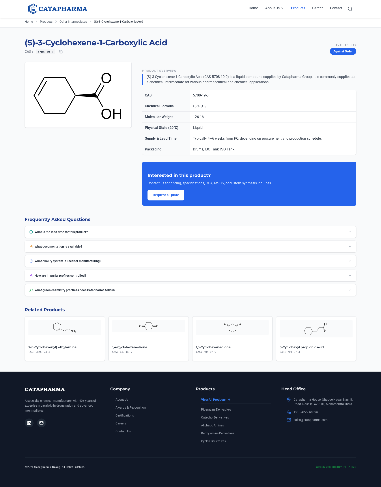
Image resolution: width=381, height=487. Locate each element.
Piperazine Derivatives (216, 409)
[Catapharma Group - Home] (59, 9)
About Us (272, 8)
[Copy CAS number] (61, 52)
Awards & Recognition (131, 407)
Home (253, 8)
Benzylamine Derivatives (217, 433)
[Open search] (350, 8)
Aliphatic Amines (212, 425)
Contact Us (123, 431)
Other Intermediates (73, 21)
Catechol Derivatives (215, 417)
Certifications (125, 415)
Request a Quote (166, 195)
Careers (121, 423)
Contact (336, 8)
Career (317, 8)
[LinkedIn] (29, 422)
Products (298, 8)
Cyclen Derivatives (213, 441)
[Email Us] (41, 422)
